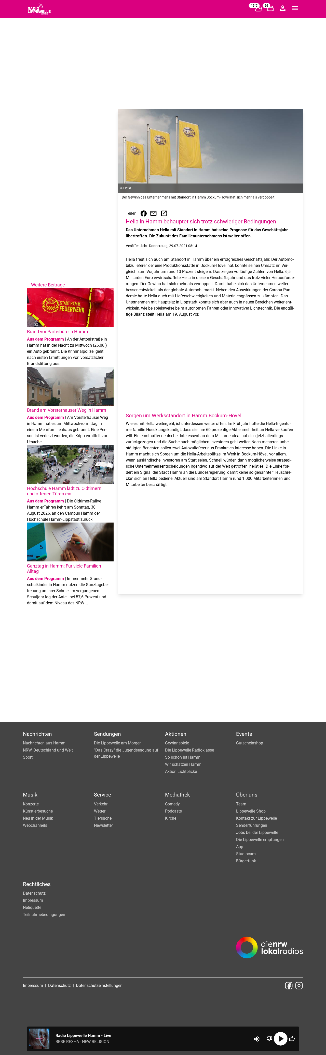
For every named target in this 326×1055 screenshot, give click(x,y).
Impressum (33, 900)
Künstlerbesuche (38, 811)
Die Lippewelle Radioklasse (189, 750)
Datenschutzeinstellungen (99, 985)
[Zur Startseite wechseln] (39, 9)
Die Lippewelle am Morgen (118, 743)
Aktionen (175, 734)
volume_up (256, 1039)
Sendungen (107, 734)
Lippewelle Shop (251, 811)
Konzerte (31, 804)
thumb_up (292, 1039)
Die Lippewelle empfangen (260, 839)
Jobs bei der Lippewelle (257, 832)
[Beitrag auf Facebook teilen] (144, 213)
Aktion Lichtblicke (181, 771)
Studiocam (246, 853)
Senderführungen (251, 825)
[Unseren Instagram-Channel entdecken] (299, 986)
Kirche (170, 818)
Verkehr (100, 804)
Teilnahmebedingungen (44, 914)
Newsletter (103, 825)
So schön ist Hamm (182, 757)
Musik (30, 795)
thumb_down (269, 1039)
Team (241, 804)
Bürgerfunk (246, 861)
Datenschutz (34, 893)
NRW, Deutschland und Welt (48, 750)
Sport (28, 757)
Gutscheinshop (249, 743)
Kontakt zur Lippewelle (256, 818)
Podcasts (173, 811)
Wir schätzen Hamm (183, 764)
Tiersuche (103, 818)
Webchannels (35, 825)
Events (244, 734)
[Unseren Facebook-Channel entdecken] (289, 986)
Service (102, 795)
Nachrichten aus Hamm (44, 743)
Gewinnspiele (177, 743)
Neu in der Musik (38, 818)
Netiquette (32, 907)
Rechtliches (37, 884)
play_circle (281, 1039)
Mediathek (177, 795)
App (239, 846)
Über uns (246, 795)
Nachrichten (37, 734)
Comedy (172, 804)
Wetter (99, 811)
